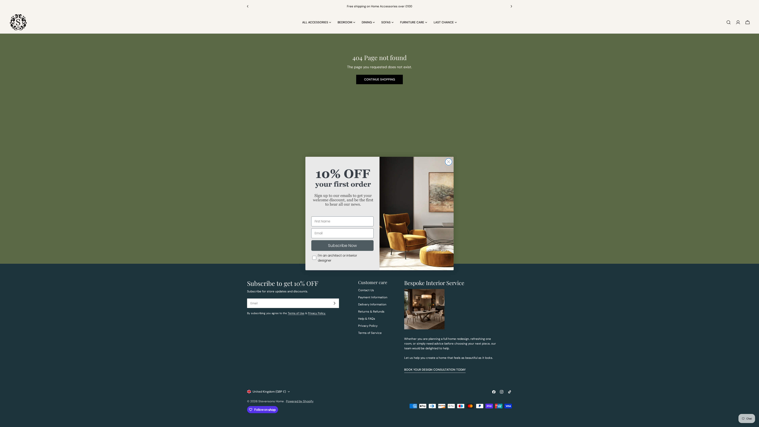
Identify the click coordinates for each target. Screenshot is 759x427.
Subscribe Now (342, 245)
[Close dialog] (448, 161)
